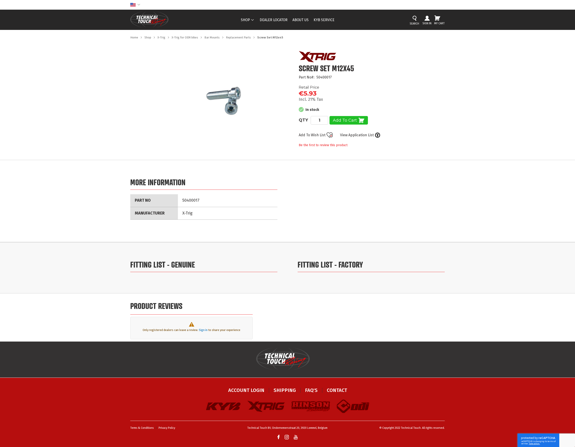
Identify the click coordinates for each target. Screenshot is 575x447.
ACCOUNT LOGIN (246, 390)
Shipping (285, 390)
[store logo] (149, 19)
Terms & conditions (142, 428)
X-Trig (161, 37)
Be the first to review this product (323, 145)
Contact (337, 390)
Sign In (426, 23)
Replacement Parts (239, 37)
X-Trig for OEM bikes (185, 37)
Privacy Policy (167, 428)
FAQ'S (311, 390)
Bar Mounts (212, 37)
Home (134, 37)
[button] (135, 4)
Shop (148, 37)
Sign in (203, 330)
